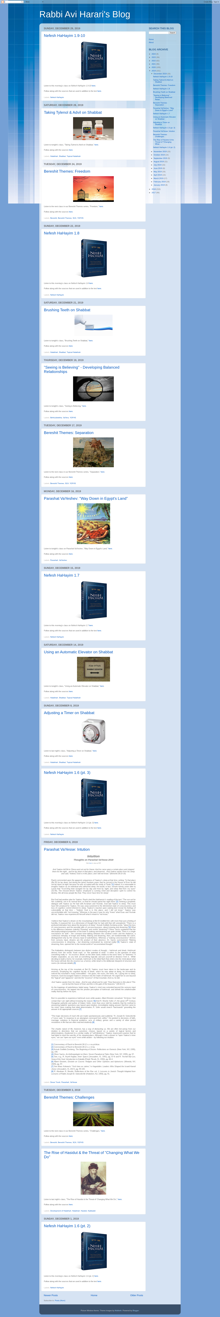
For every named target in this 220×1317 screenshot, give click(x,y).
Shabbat (62, 156)
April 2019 (158, 175)
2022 (154, 61)
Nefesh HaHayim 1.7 (61, 575)
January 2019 (159, 185)
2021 (154, 64)
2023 (154, 57)
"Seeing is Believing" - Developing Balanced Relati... (162, 97)
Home (94, 1295)
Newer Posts (51, 1295)
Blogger (136, 1311)
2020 (154, 67)
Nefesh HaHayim (57, 97)
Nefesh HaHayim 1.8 (61, 233)
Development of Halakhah (60, 1211)
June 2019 (158, 168)
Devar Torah (55, 1082)
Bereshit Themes (65, 218)
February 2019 (160, 182)
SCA (74, 218)
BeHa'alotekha (56, 418)
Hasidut (84, 1211)
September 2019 (161, 158)
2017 (154, 193)
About (151, 42)
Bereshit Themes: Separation (69, 433)
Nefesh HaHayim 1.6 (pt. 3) (67, 772)
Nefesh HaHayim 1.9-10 (64, 35)
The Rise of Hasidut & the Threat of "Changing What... (163, 142)
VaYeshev (63, 560)
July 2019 (158, 165)
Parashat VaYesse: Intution (67, 849)
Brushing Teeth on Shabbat (67, 310)
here (93, 86)
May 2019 (158, 172)
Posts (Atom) (60, 1300)
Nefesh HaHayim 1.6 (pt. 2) (67, 1226)
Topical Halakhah (74, 156)
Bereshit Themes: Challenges (69, 1097)
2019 (154, 71)
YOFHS (80, 218)
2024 (154, 54)
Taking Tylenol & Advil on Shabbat (73, 112)
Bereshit (53, 218)
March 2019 (159, 178)
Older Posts (136, 1295)
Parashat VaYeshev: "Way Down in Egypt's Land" (86, 498)
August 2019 (159, 162)
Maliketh (118, 1311)
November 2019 (160, 152)
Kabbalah (92, 1211)
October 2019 (159, 155)
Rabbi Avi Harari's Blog (84, 14)
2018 (154, 189)
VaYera (66, 418)
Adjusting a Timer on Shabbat (69, 713)
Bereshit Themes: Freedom (67, 171)
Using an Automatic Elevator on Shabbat (78, 652)
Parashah (54, 560)
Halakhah (54, 156)
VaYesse (73, 1082)
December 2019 (160, 74)
